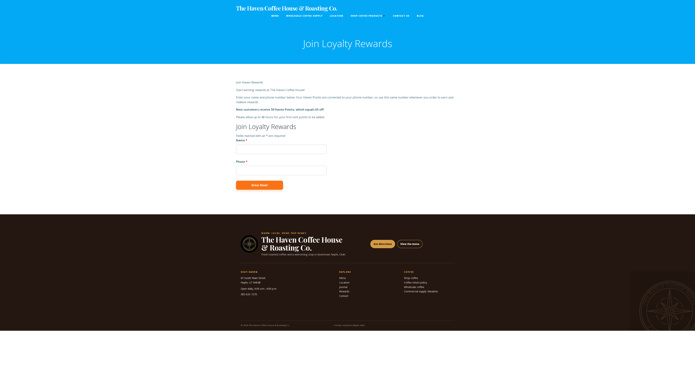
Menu (275, 15)
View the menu (409, 244)
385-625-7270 (249, 294)
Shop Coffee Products (366, 15)
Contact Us (401, 15)
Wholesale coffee (414, 287)
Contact (343, 296)
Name (241, 140)
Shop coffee (411, 278)
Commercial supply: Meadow (421, 291)
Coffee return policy (415, 282)
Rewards (344, 291)
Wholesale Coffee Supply (304, 15)
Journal (343, 287)
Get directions (383, 244)
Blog (420, 15)
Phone (241, 162)
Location (336, 15)
